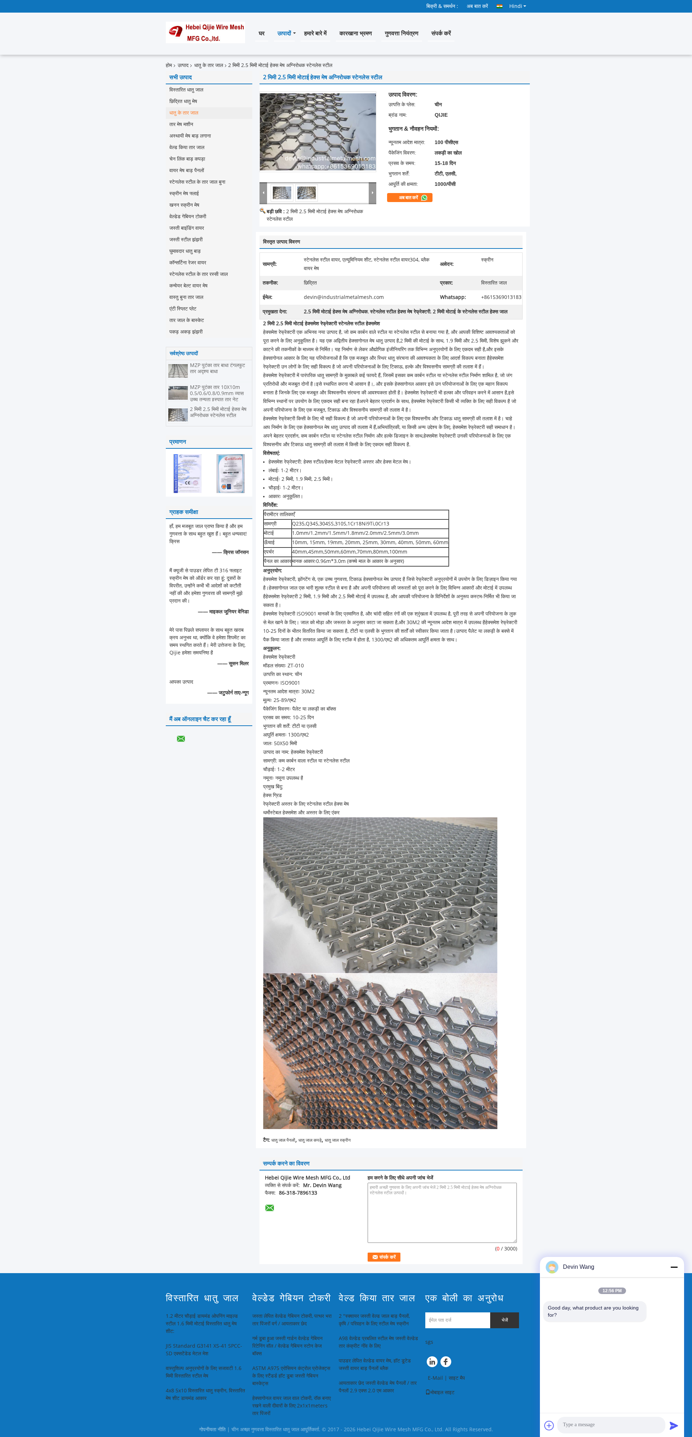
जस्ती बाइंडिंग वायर (186, 228)
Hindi (515, 6)
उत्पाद (183, 65)
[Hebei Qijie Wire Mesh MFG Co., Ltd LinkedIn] (432, 1363)
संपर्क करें (441, 33)
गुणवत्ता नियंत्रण (401, 33)
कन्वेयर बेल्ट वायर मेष (188, 286)
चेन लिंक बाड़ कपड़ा (187, 159)
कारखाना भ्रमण (356, 33)
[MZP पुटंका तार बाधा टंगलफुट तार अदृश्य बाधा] (178, 371)
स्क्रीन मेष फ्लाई (184, 194)
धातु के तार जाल (208, 65)
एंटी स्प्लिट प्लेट (182, 309)
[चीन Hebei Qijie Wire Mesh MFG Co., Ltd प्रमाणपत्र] (187, 473)
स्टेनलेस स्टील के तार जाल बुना (197, 182)
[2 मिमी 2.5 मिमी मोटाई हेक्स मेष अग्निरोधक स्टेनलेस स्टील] (178, 415)
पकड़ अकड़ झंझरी (186, 332)
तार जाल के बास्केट (186, 320)
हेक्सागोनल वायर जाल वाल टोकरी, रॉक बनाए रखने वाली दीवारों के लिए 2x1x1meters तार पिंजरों (291, 1405)
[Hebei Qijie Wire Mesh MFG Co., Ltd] (263, 192)
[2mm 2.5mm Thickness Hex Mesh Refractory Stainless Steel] (318, 131)
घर (262, 33)
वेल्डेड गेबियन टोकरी (187, 217)
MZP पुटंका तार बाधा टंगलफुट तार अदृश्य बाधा (217, 368)
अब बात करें (477, 6)
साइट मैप (457, 1378)
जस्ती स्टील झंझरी (186, 240)
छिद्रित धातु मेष (183, 101)
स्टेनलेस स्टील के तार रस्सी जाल (198, 274)
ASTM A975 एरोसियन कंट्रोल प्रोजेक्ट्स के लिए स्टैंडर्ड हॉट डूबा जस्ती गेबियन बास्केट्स (291, 1376)
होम (169, 65)
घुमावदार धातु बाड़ (185, 251)
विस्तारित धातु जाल (186, 90)
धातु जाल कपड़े (309, 1140)
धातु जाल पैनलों (283, 1140)
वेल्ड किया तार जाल (186, 147)
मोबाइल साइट (442, 1392)
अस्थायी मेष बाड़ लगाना (190, 136)
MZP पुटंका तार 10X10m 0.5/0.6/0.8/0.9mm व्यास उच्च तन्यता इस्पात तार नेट (217, 393)
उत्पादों (284, 33)
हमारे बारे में (315, 33)
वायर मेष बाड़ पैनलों (186, 170)
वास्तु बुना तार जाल (186, 297)
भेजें (505, 1320)
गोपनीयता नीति (212, 1430)
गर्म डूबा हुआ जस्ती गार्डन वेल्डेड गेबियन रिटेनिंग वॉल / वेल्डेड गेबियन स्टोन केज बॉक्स (287, 1346)
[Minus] (674, 1267)
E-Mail (435, 1378)
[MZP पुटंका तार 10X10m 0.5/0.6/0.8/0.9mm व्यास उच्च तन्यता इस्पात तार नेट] (178, 393)
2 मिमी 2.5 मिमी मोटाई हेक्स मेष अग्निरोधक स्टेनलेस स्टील (218, 412)
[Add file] (549, 1425)
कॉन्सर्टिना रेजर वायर (187, 263)
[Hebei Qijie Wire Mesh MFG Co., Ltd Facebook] (447, 1363)
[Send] (674, 1425)
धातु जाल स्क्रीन (338, 1140)
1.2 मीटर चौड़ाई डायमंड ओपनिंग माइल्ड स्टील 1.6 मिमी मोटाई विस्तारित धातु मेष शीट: (202, 1323)
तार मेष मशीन (181, 124)
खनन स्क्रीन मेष (184, 205)
